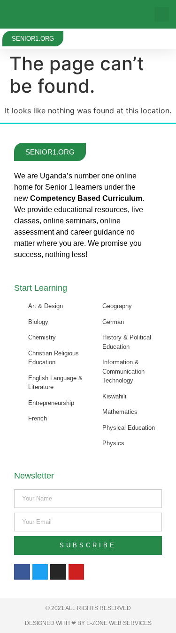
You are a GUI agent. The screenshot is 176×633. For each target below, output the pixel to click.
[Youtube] (76, 572)
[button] (161, 14)
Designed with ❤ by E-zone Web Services (88, 623)
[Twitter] (40, 572)
